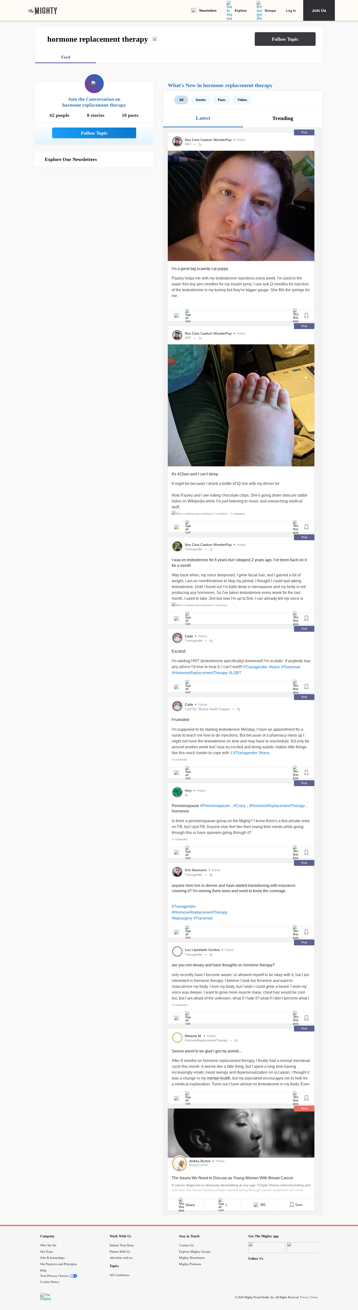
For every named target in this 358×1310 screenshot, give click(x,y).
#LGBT (235, 673)
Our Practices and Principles (58, 1264)
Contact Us (186, 1245)
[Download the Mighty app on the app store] (266, 1247)
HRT (188, 144)
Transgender (193, 549)
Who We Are (48, 1245)
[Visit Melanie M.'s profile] (177, 1037)
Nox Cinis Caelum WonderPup (209, 140)
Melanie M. (194, 1036)
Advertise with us (121, 1258)
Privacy (304, 1297)
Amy (189, 790)
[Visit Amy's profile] (177, 792)
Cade (189, 636)
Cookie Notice (49, 1282)
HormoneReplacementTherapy (206, 1040)
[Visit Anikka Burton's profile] (179, 1163)
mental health (218, 1078)
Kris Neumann (196, 870)
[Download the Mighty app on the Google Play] (305, 1247)
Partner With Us (120, 1251)
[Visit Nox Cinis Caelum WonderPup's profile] (177, 141)
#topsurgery (182, 918)
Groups (270, 10)
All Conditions (119, 1275)
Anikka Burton (200, 1161)
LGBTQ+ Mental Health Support (207, 709)
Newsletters (208, 10)
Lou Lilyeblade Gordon (203, 950)
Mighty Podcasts (190, 1264)
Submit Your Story (122, 1245)
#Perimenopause (215, 806)
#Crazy (239, 806)
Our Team (46, 1251)
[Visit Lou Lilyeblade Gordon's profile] (177, 951)
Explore (240, 10)
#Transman (291, 667)
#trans (274, 667)
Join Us (319, 10)
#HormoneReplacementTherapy (199, 673)
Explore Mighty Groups (194, 1251)
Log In (291, 10)
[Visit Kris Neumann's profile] (177, 872)
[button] (285, 39)
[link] (42, 10)
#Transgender (255, 667)
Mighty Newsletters (192, 1258)
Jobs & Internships (52, 1258)
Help (43, 1270)
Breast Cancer (198, 1165)
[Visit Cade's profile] (177, 638)
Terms (314, 1297)
